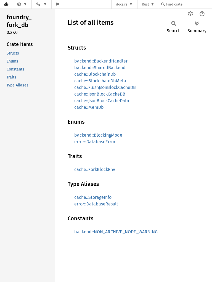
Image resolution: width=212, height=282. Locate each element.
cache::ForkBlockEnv (94, 169)
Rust (145, 4)
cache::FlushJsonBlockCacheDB (105, 87)
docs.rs (121, 4)
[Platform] (41, 4)
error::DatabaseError (94, 141)
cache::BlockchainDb (95, 74)
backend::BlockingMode (98, 135)
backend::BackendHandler (101, 61)
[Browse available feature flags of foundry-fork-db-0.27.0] (57, 4)
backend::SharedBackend (100, 67)
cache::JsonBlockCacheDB (99, 94)
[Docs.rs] (6, 4)
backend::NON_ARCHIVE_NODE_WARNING (116, 231)
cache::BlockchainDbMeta (100, 80)
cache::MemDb (89, 107)
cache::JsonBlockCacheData (101, 100)
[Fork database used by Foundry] (22, 4)
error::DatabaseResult (96, 204)
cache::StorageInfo (93, 197)
